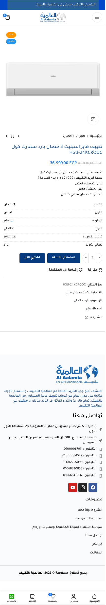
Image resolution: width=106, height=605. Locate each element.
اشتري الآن (32, 258)
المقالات (96, 553)
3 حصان (68, 136)
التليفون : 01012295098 (80, 462)
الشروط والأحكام (90, 510)
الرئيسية (96, 136)
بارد (87, 300)
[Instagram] (82, 487)
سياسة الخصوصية (88, 518)
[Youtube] (72, 487)
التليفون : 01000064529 (79, 456)
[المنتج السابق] (18, 136)
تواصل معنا (93, 535)
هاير (82, 136)
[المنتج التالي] (7, 136)
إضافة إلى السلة (63, 258)
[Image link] (77, 374)
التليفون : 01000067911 (80, 449)
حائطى (78, 300)
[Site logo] (53, 17)
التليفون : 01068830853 (79, 469)
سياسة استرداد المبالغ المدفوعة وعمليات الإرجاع (67, 527)
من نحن (96, 544)
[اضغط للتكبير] (93, 119)
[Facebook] (92, 487)
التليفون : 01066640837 (79, 475)
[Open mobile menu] (97, 17)
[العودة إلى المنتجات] (13, 136)
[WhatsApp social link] (86, 317)
